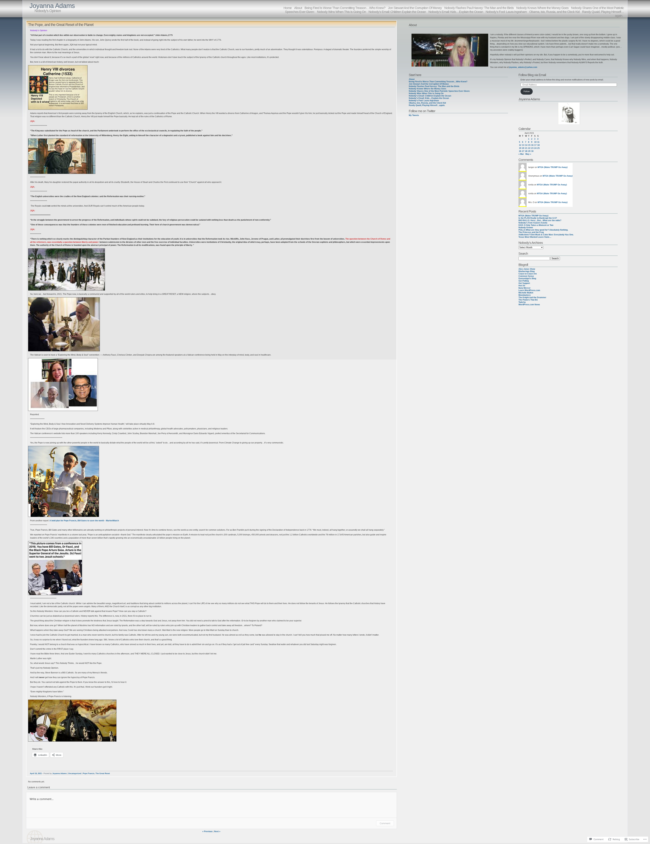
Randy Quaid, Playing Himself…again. (603, 13)
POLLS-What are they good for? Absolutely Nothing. (543, 230)
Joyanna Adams (52, 5)
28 (526, 151)
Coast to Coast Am (527, 274)
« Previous (207, 831)
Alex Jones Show (526, 269)
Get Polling (523, 281)
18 (538, 145)
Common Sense (526, 276)
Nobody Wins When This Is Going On (341, 12)
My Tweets (414, 115)
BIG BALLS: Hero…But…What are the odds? (539, 220)
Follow (527, 91)
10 (535, 142)
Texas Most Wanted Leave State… (534, 237)
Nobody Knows (525, 227)
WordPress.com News (529, 304)
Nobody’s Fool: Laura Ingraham (506, 12)
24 (535, 148)
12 (520, 145)
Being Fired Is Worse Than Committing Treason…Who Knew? (438, 81)
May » (528, 154)
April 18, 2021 (36, 773)
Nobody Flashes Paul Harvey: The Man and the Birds (434, 86)
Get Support (524, 283)
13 (523, 145)
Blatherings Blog (526, 271)
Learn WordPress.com (529, 290)
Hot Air (521, 285)
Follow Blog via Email (532, 75)
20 (523, 148)
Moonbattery (524, 295)
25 (538, 148)
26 (520, 151)
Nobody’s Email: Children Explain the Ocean (397, 12)
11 (538, 142)
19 (520, 148)
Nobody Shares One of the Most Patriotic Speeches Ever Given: (439, 91)
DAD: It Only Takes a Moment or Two (535, 225)
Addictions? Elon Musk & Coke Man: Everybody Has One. (546, 234)
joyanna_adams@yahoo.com (523, 67)
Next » (217, 831)
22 (529, 148)
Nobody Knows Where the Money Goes (427, 89)
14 (526, 145)
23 (532, 148)
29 (529, 151)
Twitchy (522, 302)
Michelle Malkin (525, 293)
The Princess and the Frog (531, 232)
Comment (385, 823)
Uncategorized (74, 773)
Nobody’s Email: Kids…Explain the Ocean (455, 12)
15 (529, 145)
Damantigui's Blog (527, 278)
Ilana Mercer (524, 288)
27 (523, 151)
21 (526, 148)
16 (532, 145)
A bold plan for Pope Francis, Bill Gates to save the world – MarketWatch (84, 520)
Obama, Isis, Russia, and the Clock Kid (554, 12)
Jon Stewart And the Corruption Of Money (429, 84)
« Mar (521, 154)
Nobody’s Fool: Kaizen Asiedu (532, 223)
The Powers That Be (528, 300)
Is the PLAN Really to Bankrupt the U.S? (537, 218)
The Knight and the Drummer (532, 297)
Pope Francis (88, 773)
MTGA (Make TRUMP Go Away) (553, 167)
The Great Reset (102, 773)
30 (532, 151)
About (412, 79)
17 (535, 145)
